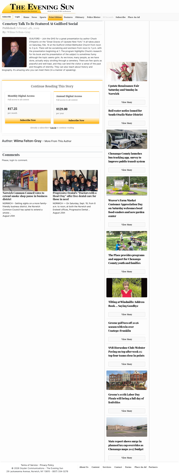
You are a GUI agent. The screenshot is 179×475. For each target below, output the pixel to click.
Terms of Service (29, 465)
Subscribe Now (28, 120)
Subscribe (6, 17)
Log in (53, 128)
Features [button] (68, 17)
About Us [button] (84, 467)
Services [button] (107, 467)
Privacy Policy (47, 465)
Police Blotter (94, 17)
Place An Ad (134, 17)
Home (26, 17)
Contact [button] (118, 467)
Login (17, 17)
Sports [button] (43, 17)
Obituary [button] (79, 17)
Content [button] (96, 467)
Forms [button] (128, 467)
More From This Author (58, 141)
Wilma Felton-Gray (28, 141)
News (34, 17)
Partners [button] (153, 467)
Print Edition (55, 17)
